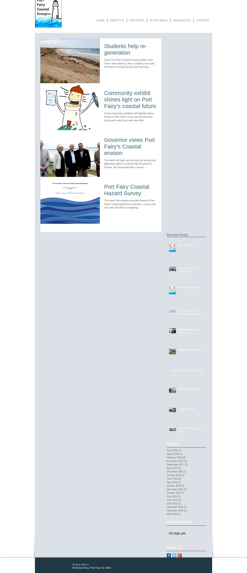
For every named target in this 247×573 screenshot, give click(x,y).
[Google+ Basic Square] (180, 555)
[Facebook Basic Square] (169, 555)
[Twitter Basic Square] (174, 555)
